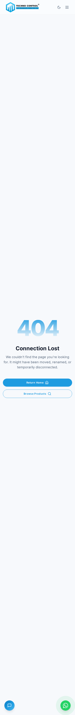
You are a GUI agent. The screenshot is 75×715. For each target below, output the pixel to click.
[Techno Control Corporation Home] (22, 7)
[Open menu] (67, 7)
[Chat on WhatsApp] (65, 705)
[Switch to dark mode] (59, 7)
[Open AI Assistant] (9, 705)
